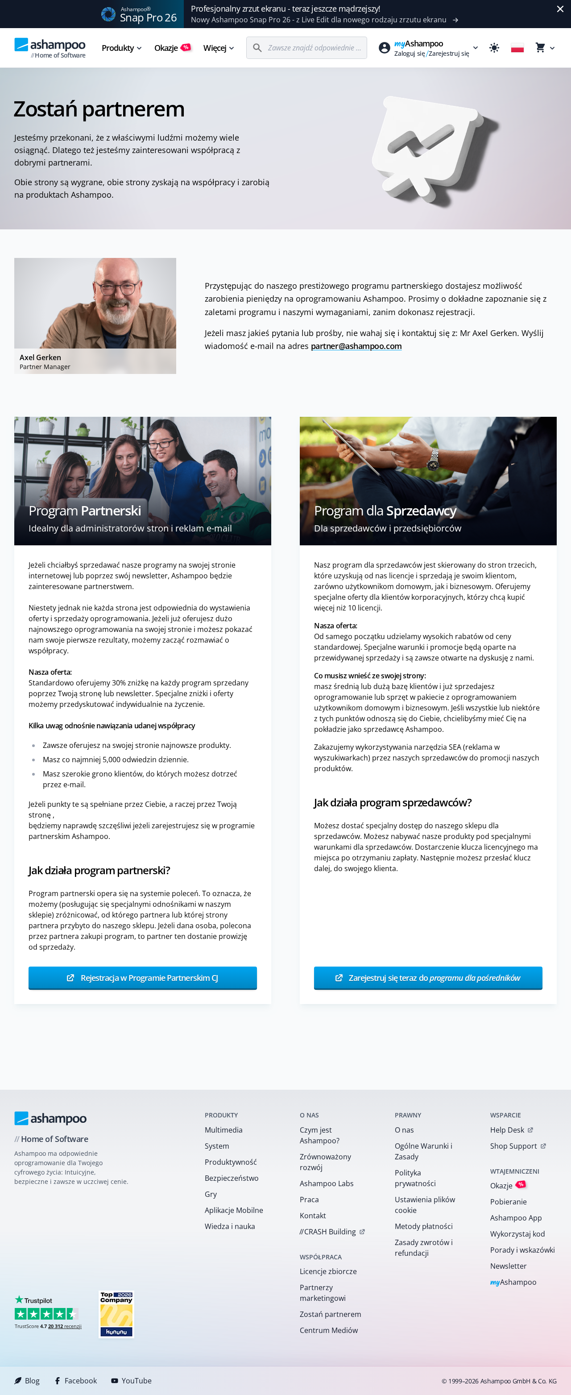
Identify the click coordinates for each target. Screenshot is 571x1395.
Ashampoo (513, 1282)
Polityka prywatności (415, 1178)
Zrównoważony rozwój (325, 1162)
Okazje (171, 47)
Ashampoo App (516, 1218)
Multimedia (224, 1130)
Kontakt (313, 1216)
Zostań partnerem (330, 1314)
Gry (211, 1194)
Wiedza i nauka (230, 1226)
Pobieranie (508, 1202)
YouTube (137, 1381)
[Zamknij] (560, 9)
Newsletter (508, 1266)
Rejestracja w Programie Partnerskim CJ (148, 977)
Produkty (118, 47)
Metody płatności (424, 1226)
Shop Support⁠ (513, 1146)
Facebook (81, 1381)
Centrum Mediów (329, 1330)
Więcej (214, 47)
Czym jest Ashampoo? (319, 1135)
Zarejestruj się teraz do (433, 977)
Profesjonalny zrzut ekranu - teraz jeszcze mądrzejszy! (286, 8)
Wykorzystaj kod (517, 1234)
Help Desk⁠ (507, 1130)
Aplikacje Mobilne (234, 1210)
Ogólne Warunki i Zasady (423, 1151)
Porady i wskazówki (522, 1250)
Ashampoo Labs (327, 1183)
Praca (309, 1199)
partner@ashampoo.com (356, 345)
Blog (32, 1381)
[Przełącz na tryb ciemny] (494, 47)
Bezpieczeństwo (232, 1178)
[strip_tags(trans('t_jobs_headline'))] (116, 1314)
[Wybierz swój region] (517, 47)
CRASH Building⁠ (327, 1232)
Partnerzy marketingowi (323, 1293)
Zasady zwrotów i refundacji (424, 1247)
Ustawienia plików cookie (425, 1205)
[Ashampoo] (51, 1118)
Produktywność (231, 1162)
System (217, 1146)
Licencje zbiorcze (328, 1271)
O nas (404, 1130)
